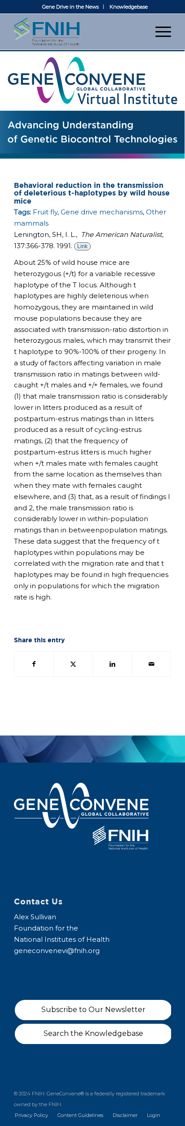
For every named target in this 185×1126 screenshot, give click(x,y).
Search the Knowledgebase (93, 1033)
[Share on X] (73, 664)
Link (82, 246)
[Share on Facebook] (33, 664)
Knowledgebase (129, 7)
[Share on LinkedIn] (112, 664)
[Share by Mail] (151, 664)
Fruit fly (45, 212)
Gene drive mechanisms (102, 212)
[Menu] (158, 32)
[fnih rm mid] (77, 32)
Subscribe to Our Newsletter (93, 1009)
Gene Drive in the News (70, 7)
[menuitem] (71, 7)
